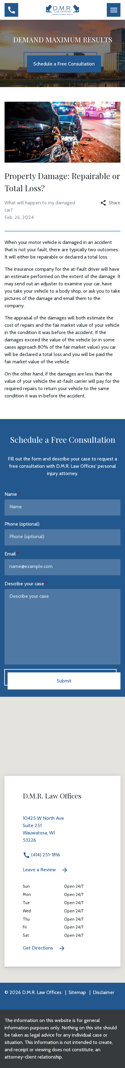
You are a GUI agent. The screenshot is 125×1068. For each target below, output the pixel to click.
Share (114, 203)
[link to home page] (63, 9)
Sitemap (77, 992)
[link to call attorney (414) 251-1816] (11, 10)
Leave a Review (40, 869)
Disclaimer (103, 992)
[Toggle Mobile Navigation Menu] (113, 10)
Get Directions (38, 948)
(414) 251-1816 (45, 855)
